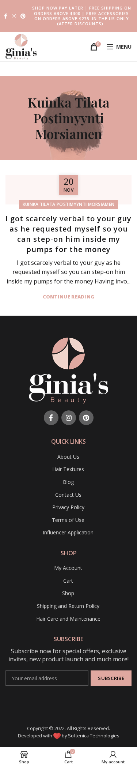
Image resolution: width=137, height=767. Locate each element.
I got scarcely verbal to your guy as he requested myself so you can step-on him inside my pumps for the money (68, 234)
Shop (68, 593)
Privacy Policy (68, 507)
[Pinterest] (23, 16)
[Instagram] (13, 16)
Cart (68, 580)
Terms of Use (68, 519)
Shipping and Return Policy (68, 605)
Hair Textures (68, 469)
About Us (68, 456)
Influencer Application (68, 532)
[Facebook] (5, 16)
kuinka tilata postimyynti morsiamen (69, 204)
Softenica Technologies (93, 735)
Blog (68, 481)
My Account (68, 567)
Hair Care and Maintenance (68, 618)
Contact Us (68, 494)
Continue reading (69, 296)
